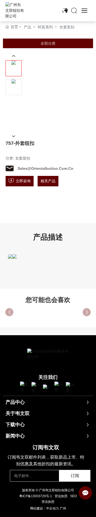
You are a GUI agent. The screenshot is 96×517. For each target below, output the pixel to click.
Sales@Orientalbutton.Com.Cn (45, 168)
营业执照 (61, 496)
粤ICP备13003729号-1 (35, 496)
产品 (27, 27)
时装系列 (45, 27)
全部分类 (48, 43)
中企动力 (52, 508)
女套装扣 (66, 27)
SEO (73, 496)
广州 (63, 508)
